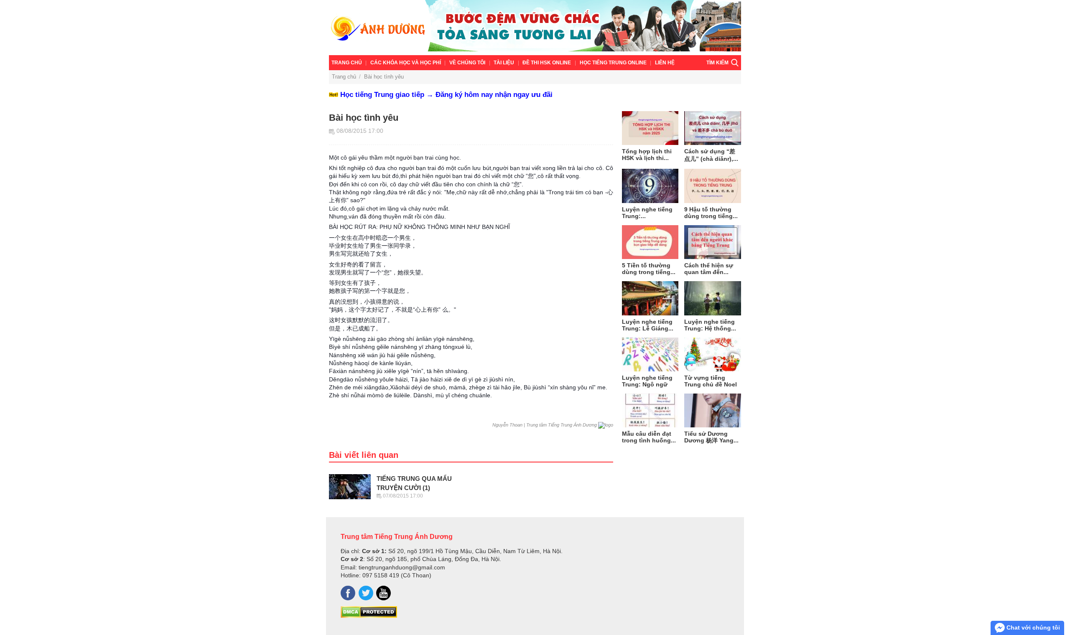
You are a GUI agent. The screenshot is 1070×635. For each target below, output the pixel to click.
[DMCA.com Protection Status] (369, 615)
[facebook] (348, 593)
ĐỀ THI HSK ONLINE (546, 63)
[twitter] (366, 593)
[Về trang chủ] (535, 27)
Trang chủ (346, 63)
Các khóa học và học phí (405, 63)
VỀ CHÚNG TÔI (467, 63)
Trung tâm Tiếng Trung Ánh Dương (397, 536)
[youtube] (383, 593)
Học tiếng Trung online (613, 63)
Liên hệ (665, 63)
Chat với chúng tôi (1032, 627)
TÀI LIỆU (504, 63)
